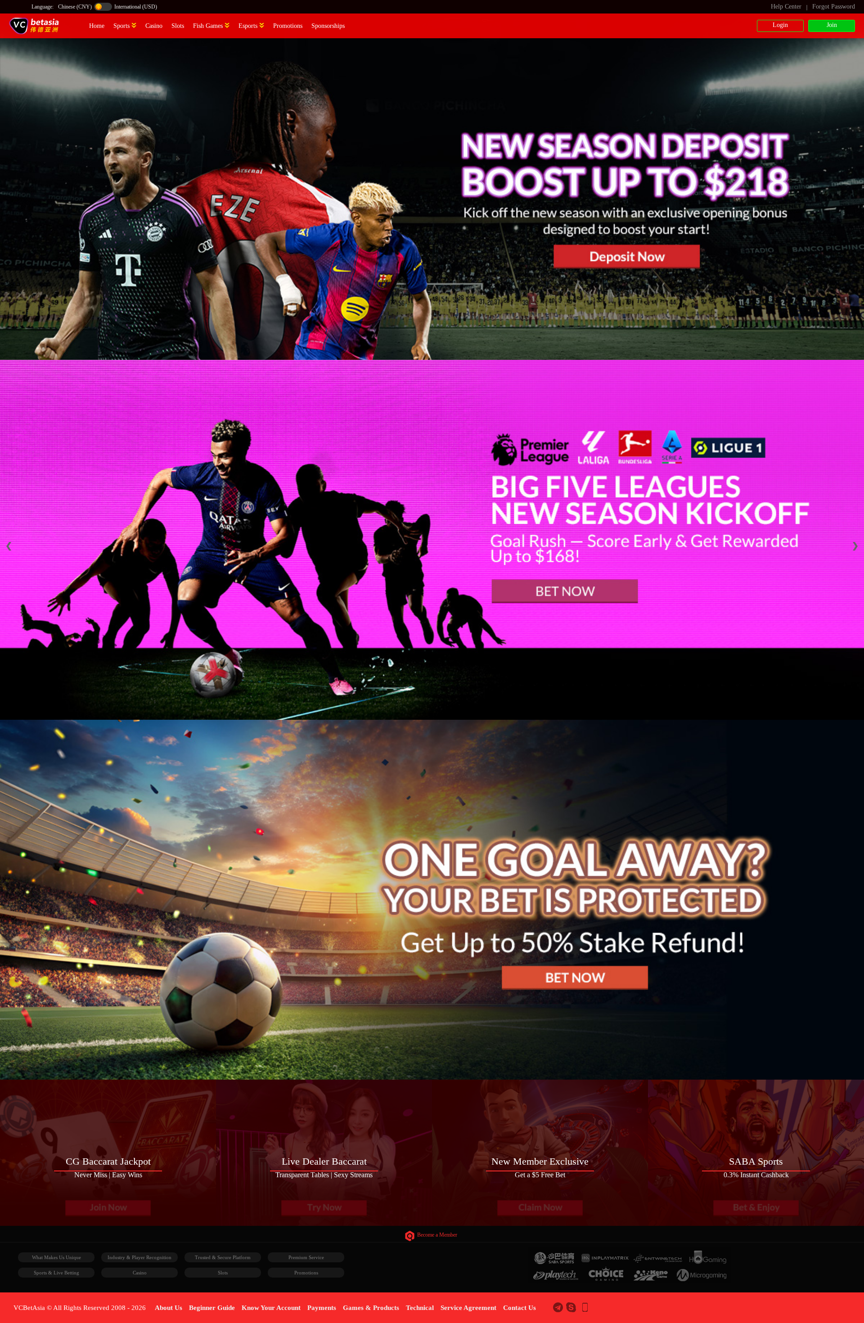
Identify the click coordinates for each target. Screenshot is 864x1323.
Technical (420, 1307)
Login (780, 25)
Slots (177, 25)
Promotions (287, 25)
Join (832, 25)
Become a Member (437, 1235)
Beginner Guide (212, 1307)
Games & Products (371, 1307)
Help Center (786, 6)
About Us (168, 1307)
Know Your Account (271, 1307)
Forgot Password (833, 6)
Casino (153, 25)
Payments (321, 1307)
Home (96, 25)
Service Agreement (468, 1307)
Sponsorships (328, 25)
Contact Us (519, 1307)
